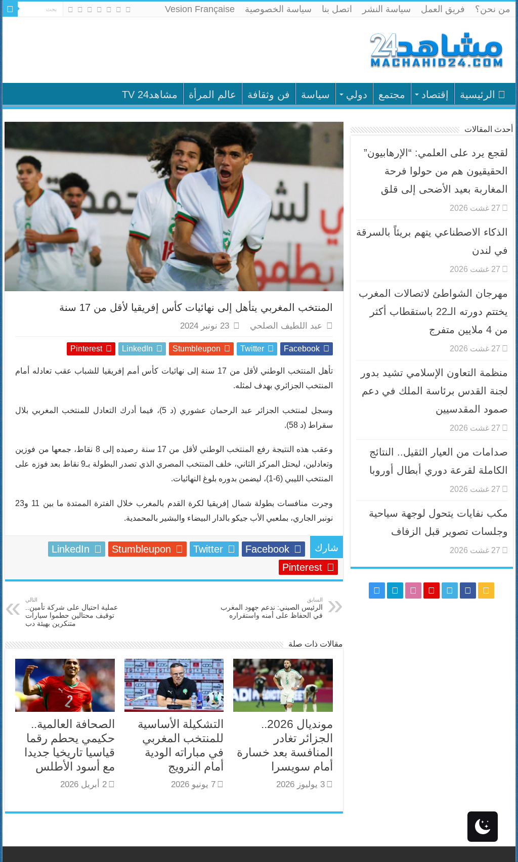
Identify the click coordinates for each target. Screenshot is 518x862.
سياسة (315, 94)
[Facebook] (118, 10)
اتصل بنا (337, 9)
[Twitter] (109, 10)
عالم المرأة (212, 94)
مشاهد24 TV (150, 94)
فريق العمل (443, 9)
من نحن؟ (492, 9)
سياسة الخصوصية (278, 9)
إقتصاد (435, 94)
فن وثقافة (268, 94)
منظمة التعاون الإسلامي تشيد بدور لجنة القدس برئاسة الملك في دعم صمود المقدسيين (434, 391)
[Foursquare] (80, 10)
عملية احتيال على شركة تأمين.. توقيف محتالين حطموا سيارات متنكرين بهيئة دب (71, 612)
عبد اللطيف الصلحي (286, 326)
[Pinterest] (99, 10)
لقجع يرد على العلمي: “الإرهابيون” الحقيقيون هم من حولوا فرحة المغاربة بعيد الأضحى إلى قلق (436, 171)
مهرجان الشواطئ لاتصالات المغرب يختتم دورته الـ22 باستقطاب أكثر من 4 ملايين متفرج (433, 311)
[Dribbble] (90, 10)
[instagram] (70, 10)
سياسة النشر (386, 9)
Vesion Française (200, 9)
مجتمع (391, 94)
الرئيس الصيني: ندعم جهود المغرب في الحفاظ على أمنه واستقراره (272, 608)
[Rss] (128, 10)
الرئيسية (477, 94)
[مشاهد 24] (435, 49)
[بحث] (10, 9)
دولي (356, 94)
